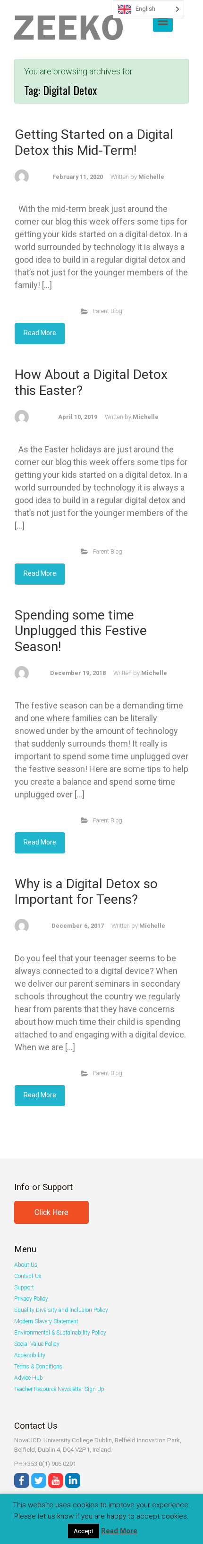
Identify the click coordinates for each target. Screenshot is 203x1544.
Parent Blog (107, 310)
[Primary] (163, 21)
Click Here (51, 1212)
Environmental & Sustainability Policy (60, 1332)
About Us (25, 1265)
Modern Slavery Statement (46, 1321)
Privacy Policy (31, 1298)
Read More (40, 333)
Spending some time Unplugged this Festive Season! (81, 630)
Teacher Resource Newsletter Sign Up (59, 1389)
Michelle (151, 176)
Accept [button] (83, 1531)
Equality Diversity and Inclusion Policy (61, 1310)
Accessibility (29, 1355)
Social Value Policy (36, 1344)
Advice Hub (28, 1378)
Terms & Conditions (38, 1366)
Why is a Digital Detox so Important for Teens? (86, 892)
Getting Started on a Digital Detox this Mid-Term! (94, 142)
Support (24, 1287)
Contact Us (28, 1276)
